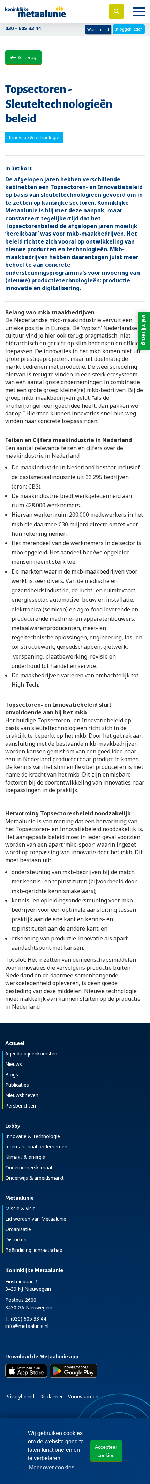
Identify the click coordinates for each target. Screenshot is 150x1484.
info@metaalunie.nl (26, 1326)
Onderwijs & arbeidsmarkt (34, 1178)
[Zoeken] (116, 11)
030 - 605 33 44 (23, 28)
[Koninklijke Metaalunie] (50, 11)
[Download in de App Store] (26, 1371)
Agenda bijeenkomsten (31, 1053)
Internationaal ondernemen (36, 1146)
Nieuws (13, 1064)
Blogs (11, 1074)
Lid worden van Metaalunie (35, 1218)
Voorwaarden (83, 1396)
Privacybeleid (19, 1396)
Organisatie (18, 1229)
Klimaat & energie (25, 1157)
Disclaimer (51, 1396)
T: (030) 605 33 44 (25, 1318)
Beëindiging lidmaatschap (33, 1250)
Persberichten (20, 1105)
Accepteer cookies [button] (106, 1451)
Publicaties (17, 1085)
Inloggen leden (129, 29)
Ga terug (26, 57)
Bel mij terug (144, 330)
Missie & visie (20, 1208)
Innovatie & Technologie (32, 1136)
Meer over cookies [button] (51, 1467)
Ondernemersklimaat (29, 1167)
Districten (16, 1239)
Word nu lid (98, 29)
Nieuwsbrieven (21, 1095)
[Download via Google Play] (73, 1371)
